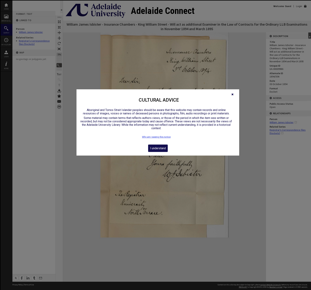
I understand (158, 148)
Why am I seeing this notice (156, 137)
